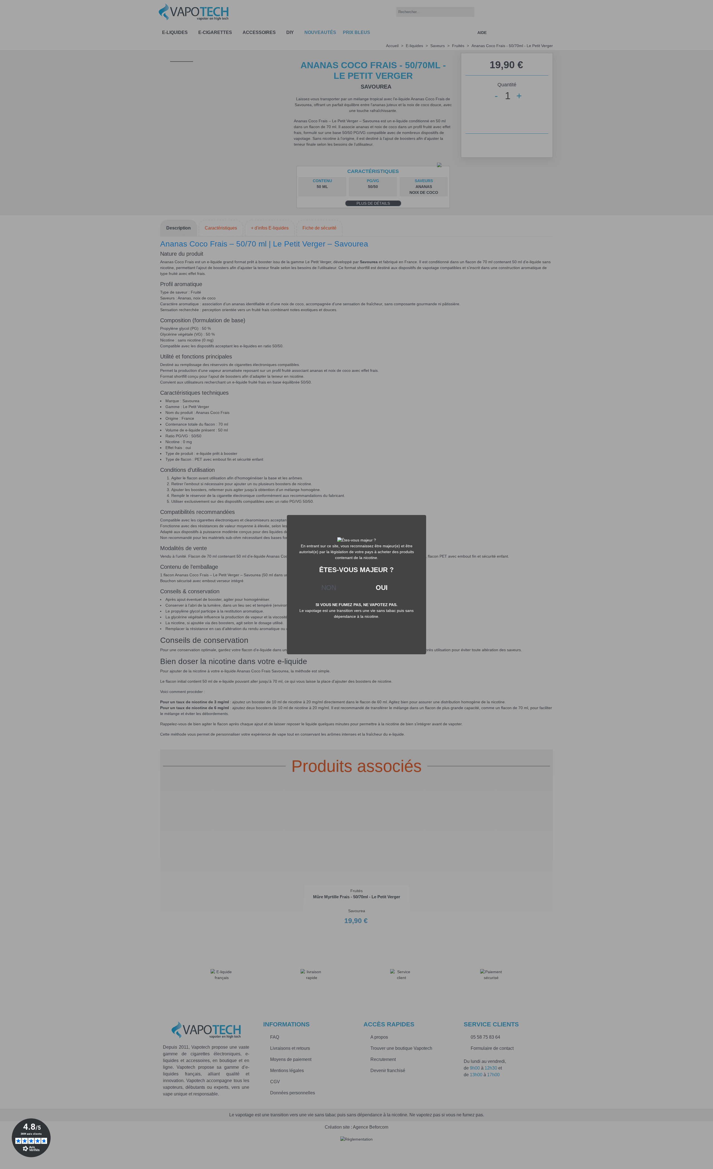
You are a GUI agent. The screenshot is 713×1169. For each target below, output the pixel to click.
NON (328, 587)
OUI (382, 587)
